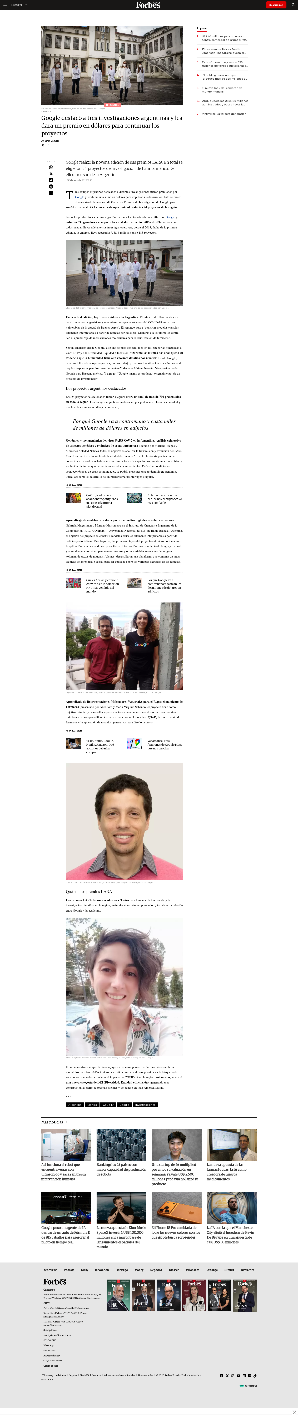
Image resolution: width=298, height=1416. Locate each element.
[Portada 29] (168, 1296)
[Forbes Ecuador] (149, 5)
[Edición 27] (219, 1296)
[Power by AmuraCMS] (248, 1385)
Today (84, 1270)
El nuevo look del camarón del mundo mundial (222, 89)
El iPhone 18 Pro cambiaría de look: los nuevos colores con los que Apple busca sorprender (176, 1232)
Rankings (212, 1270)
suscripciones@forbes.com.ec (57, 1335)
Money (139, 1270)
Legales (73, 1375)
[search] (293, 5)
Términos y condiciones (54, 1375)
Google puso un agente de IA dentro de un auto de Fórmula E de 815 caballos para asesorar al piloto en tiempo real (65, 1235)
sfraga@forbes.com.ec (54, 1325)
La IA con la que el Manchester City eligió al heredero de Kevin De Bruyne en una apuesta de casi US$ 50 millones (230, 1235)
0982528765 (49, 1350)
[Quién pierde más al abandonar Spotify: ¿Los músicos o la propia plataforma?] (73, 498)
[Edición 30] (143, 1296)
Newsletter (247, 1270)
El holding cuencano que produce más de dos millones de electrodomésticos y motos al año (225, 76)
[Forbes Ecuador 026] (244, 1296)
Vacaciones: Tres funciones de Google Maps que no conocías (164, 745)
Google (79, 197)
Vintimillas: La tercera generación (224, 113)
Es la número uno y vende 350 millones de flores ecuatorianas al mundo (224, 64)
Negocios (156, 1270)
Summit (229, 1270)
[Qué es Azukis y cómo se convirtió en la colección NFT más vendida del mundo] (73, 583)
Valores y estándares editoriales (119, 1375)
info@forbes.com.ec (92, 1298)
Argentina (74, 1104)
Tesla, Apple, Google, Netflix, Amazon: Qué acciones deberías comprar (100, 747)
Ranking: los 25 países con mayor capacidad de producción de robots (121, 1169)
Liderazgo (122, 1270)
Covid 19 (108, 1104)
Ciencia (92, 1104)
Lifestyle (174, 1270)
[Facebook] (51, 180)
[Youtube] (239, 1376)
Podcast (69, 1270)
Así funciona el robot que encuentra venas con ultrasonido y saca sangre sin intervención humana (63, 1172)
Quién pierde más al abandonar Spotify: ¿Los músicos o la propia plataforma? (102, 501)
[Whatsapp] (51, 167)
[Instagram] (232, 1376)
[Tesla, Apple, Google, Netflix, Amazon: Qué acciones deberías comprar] (73, 743)
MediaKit (84, 1375)
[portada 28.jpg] (194, 1296)
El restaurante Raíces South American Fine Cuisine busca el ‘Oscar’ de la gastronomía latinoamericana (223, 51)
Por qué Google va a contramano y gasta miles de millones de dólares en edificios (124, 424)
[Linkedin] (51, 193)
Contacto (96, 1375)
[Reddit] (51, 186)
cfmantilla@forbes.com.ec (77, 1308)
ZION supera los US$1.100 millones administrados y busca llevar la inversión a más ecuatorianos (225, 102)
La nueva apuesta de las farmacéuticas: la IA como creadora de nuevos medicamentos (226, 1172)
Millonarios (192, 1270)
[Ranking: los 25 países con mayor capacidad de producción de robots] (122, 1145)
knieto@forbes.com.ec (53, 1317)
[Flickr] (249, 1376)
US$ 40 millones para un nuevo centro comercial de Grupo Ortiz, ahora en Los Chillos (224, 38)
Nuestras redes (145, 1375)
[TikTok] (255, 1376)
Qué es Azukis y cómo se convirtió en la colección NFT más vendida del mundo (102, 586)
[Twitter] (51, 174)
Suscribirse (276, 4)
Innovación (102, 1270)
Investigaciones (145, 1104)
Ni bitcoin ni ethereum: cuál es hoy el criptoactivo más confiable (164, 499)
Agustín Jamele (50, 141)
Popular (202, 28)
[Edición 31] (118, 1296)
